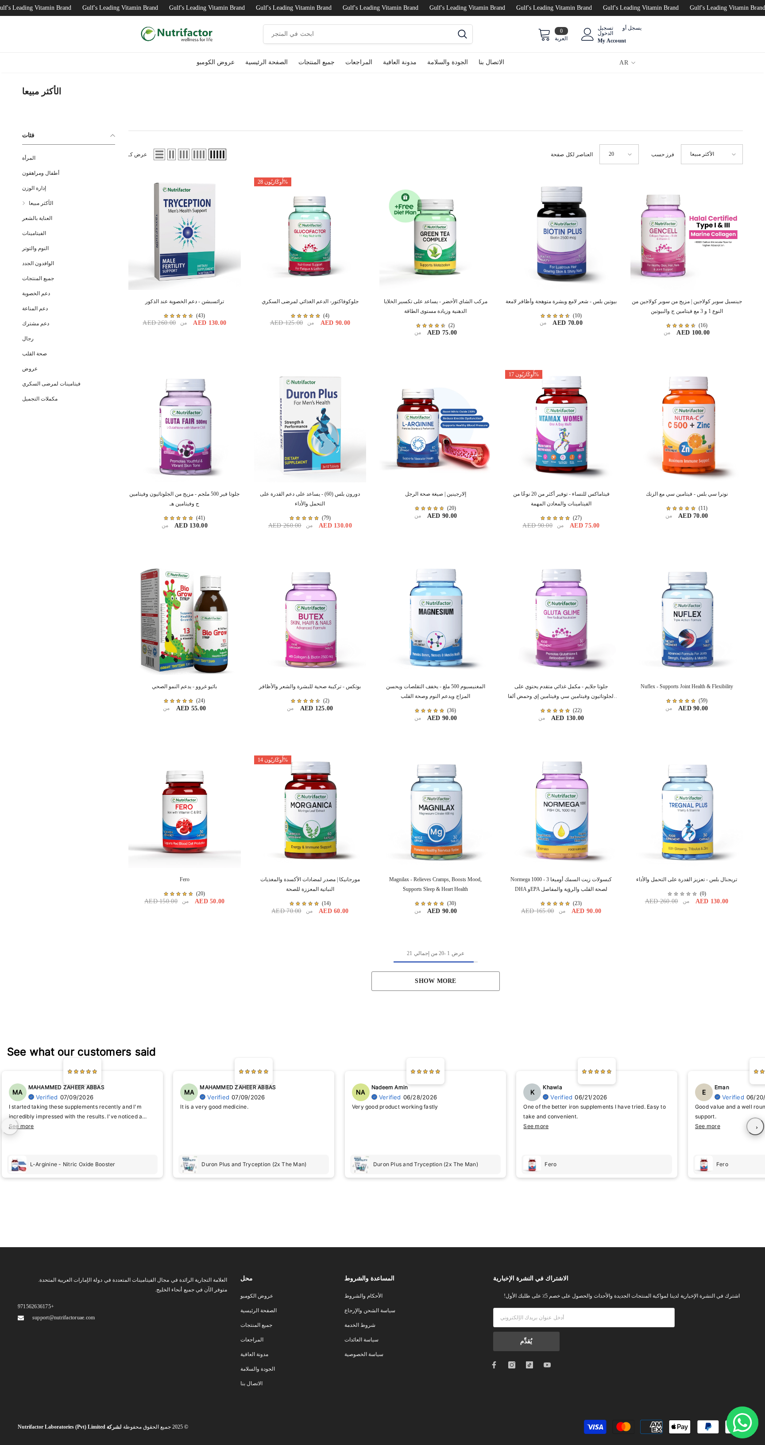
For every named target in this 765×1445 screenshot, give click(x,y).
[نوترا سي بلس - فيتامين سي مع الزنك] (686, 426)
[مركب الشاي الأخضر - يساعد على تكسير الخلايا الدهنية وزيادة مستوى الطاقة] (435, 233)
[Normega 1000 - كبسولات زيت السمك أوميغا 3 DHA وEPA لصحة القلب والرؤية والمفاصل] (561, 811)
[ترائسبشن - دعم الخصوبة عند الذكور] (184, 233)
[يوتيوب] (547, 1365)
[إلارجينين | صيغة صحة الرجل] (435, 426)
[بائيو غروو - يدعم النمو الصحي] (184, 619)
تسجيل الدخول (605, 30)
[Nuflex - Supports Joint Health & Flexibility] (686, 619)
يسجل (634, 28)
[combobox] (357, 34)
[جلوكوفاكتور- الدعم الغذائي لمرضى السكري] (310, 233)
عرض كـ (137, 154)
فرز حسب (662, 154)
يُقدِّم (526, 1341)
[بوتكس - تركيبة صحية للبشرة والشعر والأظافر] (310, 619)
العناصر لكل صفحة (571, 154)
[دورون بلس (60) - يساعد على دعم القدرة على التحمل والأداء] (310, 426)
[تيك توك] (529, 1365)
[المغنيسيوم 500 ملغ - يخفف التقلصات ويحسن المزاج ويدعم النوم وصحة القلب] (435, 619)
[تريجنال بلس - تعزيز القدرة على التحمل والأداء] (686, 811)
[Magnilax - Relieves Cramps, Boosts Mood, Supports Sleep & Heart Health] (435, 811)
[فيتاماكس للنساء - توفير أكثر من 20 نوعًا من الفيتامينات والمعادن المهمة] (561, 426)
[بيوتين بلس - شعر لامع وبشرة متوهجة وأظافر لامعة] (561, 233)
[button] (159, 154)
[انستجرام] (511, 1365)
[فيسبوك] (494, 1365)
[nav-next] (755, 1126)
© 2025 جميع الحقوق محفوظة (103, 1427)
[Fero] (184, 811)
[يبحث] (368, 34)
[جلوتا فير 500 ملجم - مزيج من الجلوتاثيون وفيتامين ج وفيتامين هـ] (184, 426)
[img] (178, 315)
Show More (435, 981)
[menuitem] (68, 158)
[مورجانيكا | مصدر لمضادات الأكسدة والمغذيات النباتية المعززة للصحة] (310, 811)
